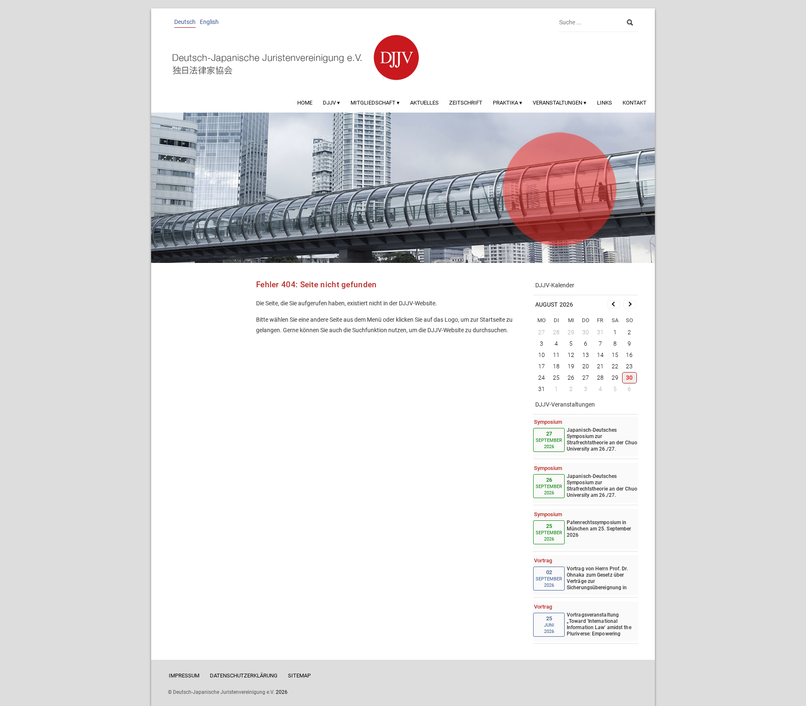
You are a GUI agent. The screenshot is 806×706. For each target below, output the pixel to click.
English (209, 21)
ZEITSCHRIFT (465, 103)
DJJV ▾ (331, 103)
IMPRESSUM (184, 675)
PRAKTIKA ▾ (507, 103)
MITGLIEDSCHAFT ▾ (375, 103)
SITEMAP (299, 675)
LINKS (604, 103)
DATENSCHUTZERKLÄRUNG (243, 675)
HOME (304, 103)
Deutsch (185, 21)
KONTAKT (634, 103)
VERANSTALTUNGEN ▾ (559, 103)
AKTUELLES (424, 103)
